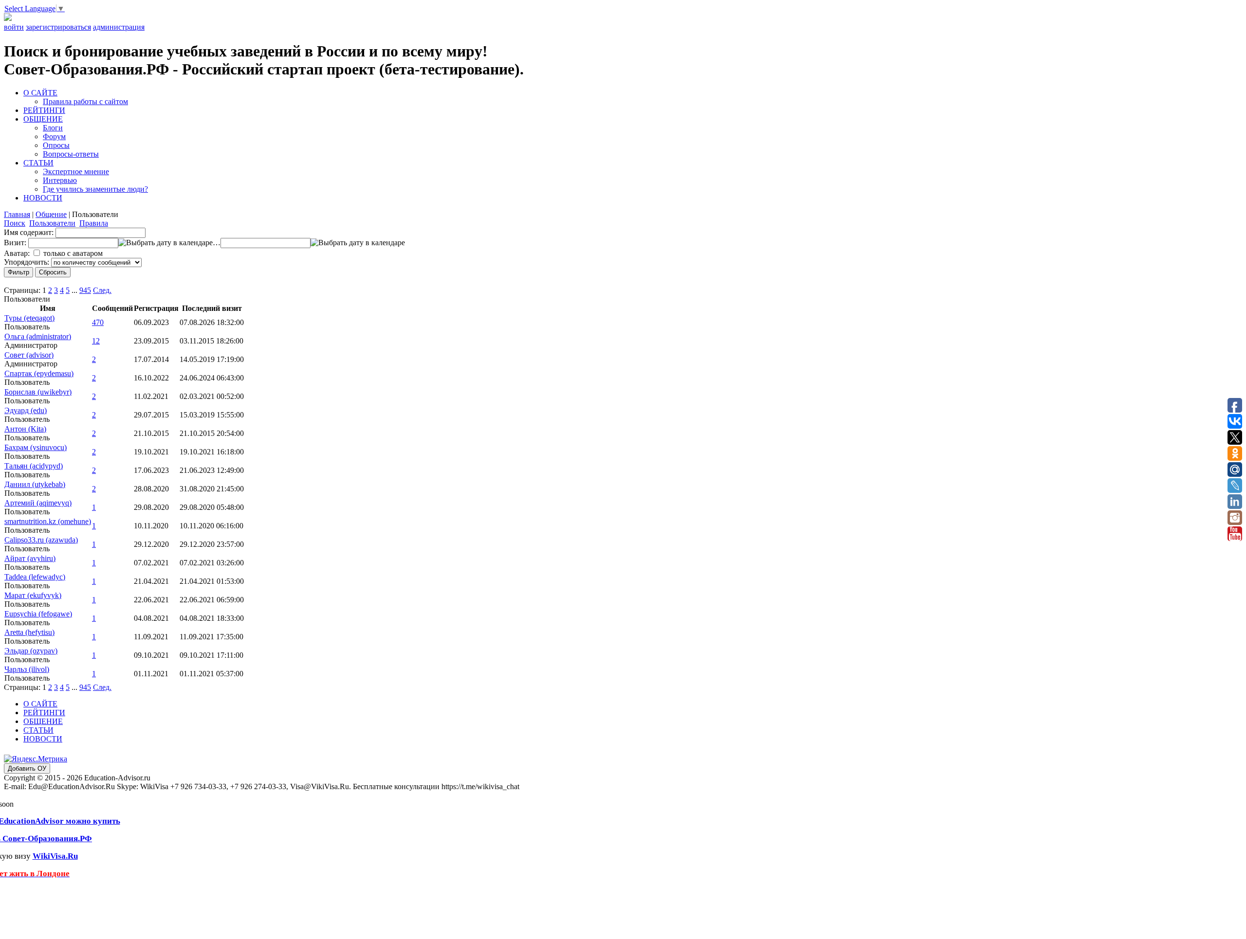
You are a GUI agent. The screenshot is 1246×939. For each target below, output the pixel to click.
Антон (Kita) (25, 429)
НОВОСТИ (42, 198)
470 (98, 322)
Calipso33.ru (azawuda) (41, 540)
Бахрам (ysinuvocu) (35, 447)
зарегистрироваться (58, 27)
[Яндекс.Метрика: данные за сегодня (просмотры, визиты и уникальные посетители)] (35, 759)
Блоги (53, 128)
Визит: (15, 242)
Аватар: (17, 253)
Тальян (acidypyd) (33, 466)
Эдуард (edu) (25, 410)
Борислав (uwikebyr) (38, 392)
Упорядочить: (26, 262)
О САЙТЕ (40, 93)
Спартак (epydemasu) (38, 373)
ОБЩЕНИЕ (43, 119)
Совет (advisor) (29, 355)
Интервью (60, 180)
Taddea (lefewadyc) (34, 577)
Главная (17, 214)
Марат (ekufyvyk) (32, 595)
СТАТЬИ (38, 163)
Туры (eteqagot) (29, 318)
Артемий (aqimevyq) (38, 503)
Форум (54, 136)
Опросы (56, 145)
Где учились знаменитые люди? (95, 189)
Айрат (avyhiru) (29, 558)
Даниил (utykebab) (34, 484)
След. (102, 290)
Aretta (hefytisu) (29, 632)
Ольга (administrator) (37, 336)
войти (14, 27)
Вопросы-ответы (71, 154)
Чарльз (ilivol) (26, 669)
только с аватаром (73, 253)
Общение (51, 214)
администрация (119, 27)
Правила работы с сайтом (85, 101)
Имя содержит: (29, 232)
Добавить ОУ (27, 768)
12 (96, 341)
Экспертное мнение (76, 171)
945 (85, 290)
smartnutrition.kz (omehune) (47, 521)
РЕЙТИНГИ (44, 110)
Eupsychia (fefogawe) (38, 614)
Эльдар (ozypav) (30, 651)
